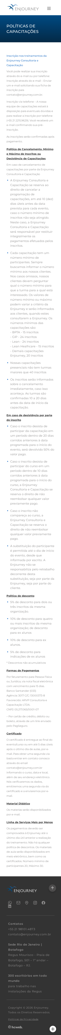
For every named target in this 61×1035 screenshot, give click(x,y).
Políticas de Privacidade (23, 1019)
